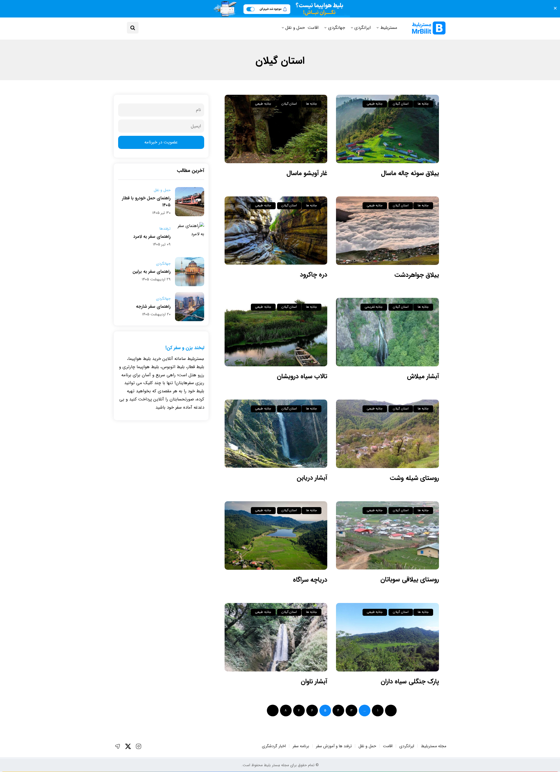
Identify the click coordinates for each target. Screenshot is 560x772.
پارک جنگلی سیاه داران (410, 681)
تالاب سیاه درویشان (302, 376)
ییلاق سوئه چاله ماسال (410, 173)
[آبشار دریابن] (276, 434)
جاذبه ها (423, 103)
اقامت (313, 27)
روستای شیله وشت (414, 478)
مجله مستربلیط (433, 746)
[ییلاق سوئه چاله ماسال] (387, 129)
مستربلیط (388, 27)
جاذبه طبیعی (375, 103)
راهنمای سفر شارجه (153, 306)
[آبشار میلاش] (387, 332)
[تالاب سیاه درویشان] (276, 332)
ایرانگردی (362, 27)
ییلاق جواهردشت (416, 275)
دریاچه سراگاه (310, 580)
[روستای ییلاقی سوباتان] (387, 535)
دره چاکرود (313, 274)
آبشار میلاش (423, 376)
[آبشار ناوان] (276, 637)
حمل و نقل (295, 27)
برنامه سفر (301, 746)
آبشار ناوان (314, 681)
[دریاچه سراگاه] (276, 535)
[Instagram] (138, 746)
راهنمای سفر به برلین (151, 271)
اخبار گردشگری (274, 746)
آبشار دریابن (312, 478)
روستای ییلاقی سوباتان (409, 579)
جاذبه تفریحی (374, 307)
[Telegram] (117, 746)
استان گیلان (400, 103)
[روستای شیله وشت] (387, 434)
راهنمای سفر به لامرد (152, 236)
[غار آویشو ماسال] (276, 129)
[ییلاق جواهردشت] (387, 230)
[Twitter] (128, 746)
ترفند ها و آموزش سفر (334, 746)
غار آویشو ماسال (307, 173)
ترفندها (165, 229)
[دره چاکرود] (276, 230)
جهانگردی (336, 27)
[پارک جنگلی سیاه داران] (387, 637)
